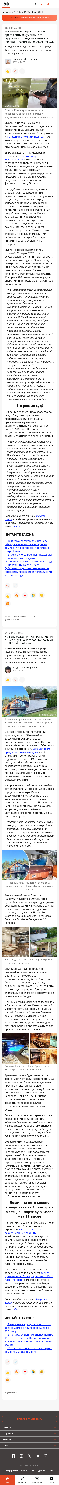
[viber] (45, 1456)
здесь (17, 1309)
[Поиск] (48, 4)
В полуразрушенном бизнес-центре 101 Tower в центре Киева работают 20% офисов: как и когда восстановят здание (29, 1339)
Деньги (41, 1471)
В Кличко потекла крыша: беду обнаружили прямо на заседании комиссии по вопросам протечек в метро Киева (27, 546)
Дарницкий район (12, 620)
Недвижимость (11, 1393)
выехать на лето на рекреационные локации (24, 1231)
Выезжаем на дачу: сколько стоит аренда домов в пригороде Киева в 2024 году (28, 1327)
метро (7, 616)
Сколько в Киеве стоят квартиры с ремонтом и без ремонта (28, 1349)
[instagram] (21, 1456)
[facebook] (13, 1456)
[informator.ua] (6, 4)
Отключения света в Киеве (35, 17)
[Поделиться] (15, 71)
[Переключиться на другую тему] (41, 4)
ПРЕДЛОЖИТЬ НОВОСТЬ (29, 1419)
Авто (50, 1471)
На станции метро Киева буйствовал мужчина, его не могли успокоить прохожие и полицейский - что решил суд (29, 570)
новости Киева (20, 616)
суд (33, 616)
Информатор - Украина (16, 1471)
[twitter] (29, 1456)
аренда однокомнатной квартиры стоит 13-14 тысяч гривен (29, 1276)
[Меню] (55, 4)
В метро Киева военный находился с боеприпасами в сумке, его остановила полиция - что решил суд (29, 558)
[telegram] (37, 1456)
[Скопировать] (22, 71)
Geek (33, 1471)
